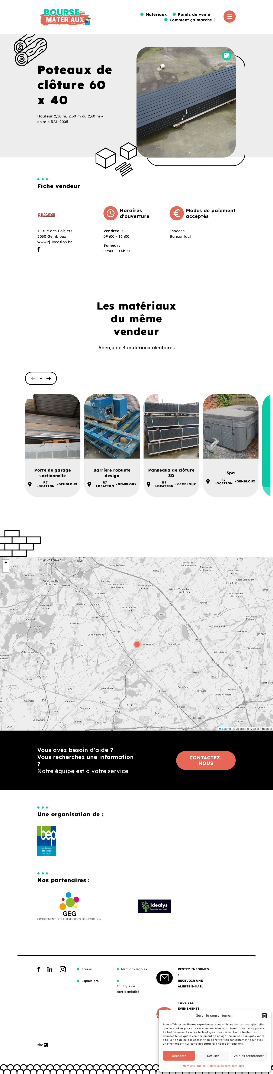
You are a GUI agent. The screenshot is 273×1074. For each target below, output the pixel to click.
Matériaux (156, 14)
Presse (86, 969)
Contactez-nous (205, 760)
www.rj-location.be (55, 242)
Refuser (213, 1056)
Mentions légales (194, 1065)
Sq (44, 1045)
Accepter (179, 1056)
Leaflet (226, 728)
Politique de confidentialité (226, 1065)
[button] (264, 1015)
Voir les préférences (249, 1056)
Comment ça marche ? (193, 19)
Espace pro (90, 981)
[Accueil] (65, 16)
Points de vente (194, 14)
